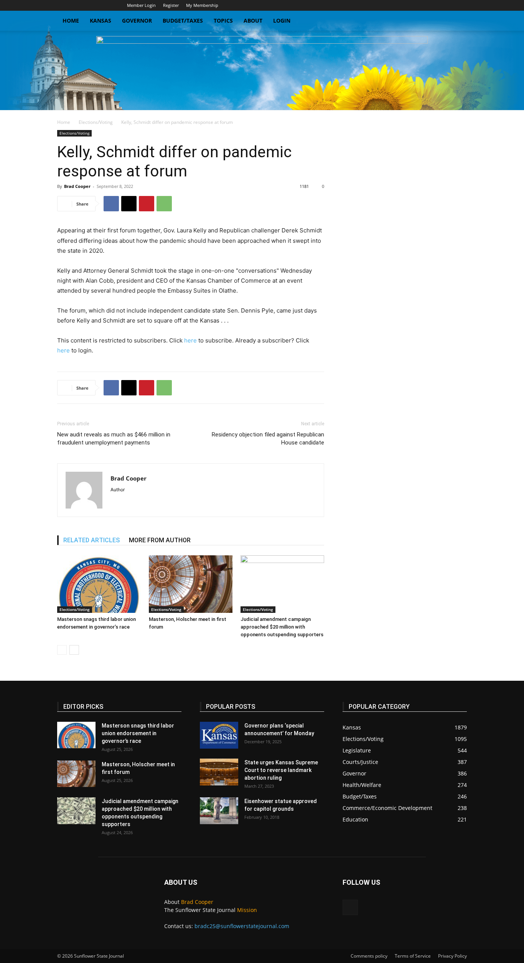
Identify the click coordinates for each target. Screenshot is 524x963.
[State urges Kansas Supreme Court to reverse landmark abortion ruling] (219, 772)
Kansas (100, 20)
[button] (457, 21)
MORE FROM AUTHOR (160, 540)
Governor (137, 20)
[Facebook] (111, 203)
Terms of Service (413, 956)
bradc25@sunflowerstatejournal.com (241, 926)
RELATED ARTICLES (91, 540)
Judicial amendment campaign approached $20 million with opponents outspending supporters (282, 626)
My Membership (202, 5)
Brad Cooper (77, 186)
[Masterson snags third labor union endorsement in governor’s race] (99, 584)
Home (71, 20)
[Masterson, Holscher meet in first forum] (190, 584)
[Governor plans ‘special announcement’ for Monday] (219, 735)
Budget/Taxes (183, 20)
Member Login (141, 5)
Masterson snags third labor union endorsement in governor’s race (138, 733)
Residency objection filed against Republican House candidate (268, 438)
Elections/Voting (96, 122)
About (253, 20)
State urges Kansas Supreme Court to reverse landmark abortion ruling (281, 770)
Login (281, 20)
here (190, 340)
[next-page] (74, 650)
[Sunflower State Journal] (262, 70)
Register (171, 5)
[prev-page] (62, 650)
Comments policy (369, 956)
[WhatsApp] (164, 203)
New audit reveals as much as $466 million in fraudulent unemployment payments (113, 438)
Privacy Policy (452, 956)
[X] (461, 5)
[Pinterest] (146, 203)
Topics (223, 20)
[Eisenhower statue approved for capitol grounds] (219, 810)
